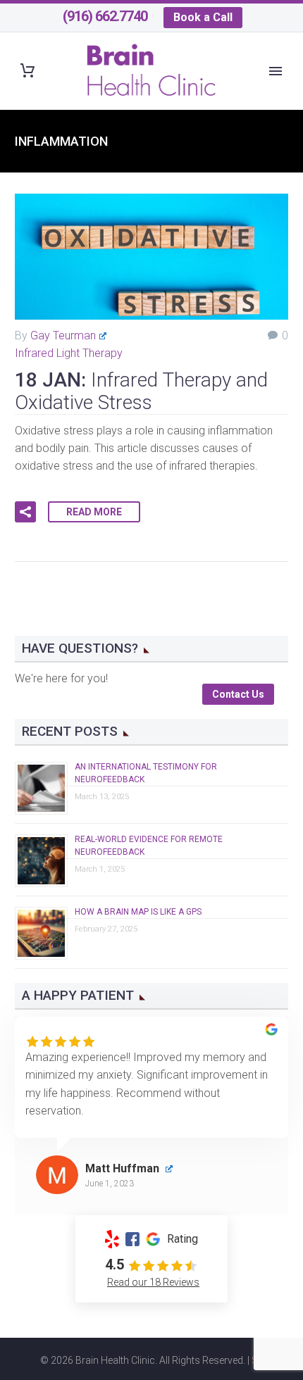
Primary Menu (275, 71)
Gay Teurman (63, 335)
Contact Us (238, 694)
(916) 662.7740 (105, 16)
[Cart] (27, 71)
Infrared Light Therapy (69, 353)
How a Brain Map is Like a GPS (138, 912)
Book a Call (203, 17)
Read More (94, 512)
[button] (25, 511)
